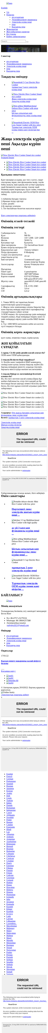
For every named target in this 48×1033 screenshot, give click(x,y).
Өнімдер (10, 15)
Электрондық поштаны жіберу (15, 695)
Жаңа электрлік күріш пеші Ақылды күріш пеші (24, 100)
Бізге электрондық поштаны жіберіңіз (18, 215)
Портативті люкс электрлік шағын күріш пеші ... (26, 512)
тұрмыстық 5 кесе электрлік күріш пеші (26, 417)
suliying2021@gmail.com (18, 625)
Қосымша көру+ (8, 671)
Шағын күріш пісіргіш (11, 425)
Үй (7, 12)
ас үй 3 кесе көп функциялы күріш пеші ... (25, 530)
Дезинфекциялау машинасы (24, 19)
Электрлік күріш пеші (22, 22)
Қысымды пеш (18, 27)
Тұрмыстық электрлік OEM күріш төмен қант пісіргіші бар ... (26, 129)
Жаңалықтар (12, 29)
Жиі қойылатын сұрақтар (17, 32)
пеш (13, 24)
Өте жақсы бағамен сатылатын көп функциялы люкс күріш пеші (22, 414)
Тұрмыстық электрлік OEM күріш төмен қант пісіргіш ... (25, 586)
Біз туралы (11, 34)
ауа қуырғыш (18, 17)
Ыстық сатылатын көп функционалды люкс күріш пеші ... (26, 115)
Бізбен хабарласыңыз (16, 36)
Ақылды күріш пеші (10, 427)
